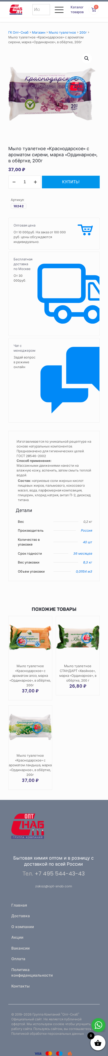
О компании (22, 926)
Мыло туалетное (62, 32)
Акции (17, 937)
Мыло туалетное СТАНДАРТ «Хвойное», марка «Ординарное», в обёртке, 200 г (77, 673)
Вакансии (20, 948)
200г (83, 32)
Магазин (38, 32)
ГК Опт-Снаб (18, 32)
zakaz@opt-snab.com (53, 886)
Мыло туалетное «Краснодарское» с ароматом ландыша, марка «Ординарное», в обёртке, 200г (30, 765)
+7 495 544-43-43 (60, 874)
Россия (86, 530)
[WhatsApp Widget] (98, 1025)
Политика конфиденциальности (31, 972)
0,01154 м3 (84, 571)
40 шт (87, 542)
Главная (19, 905)
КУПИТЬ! (71, 181)
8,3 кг (87, 562)
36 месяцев (82, 553)
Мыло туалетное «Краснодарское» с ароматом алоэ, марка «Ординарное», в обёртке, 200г (30, 676)
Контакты (20, 986)
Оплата (18, 958)
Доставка (20, 915)
